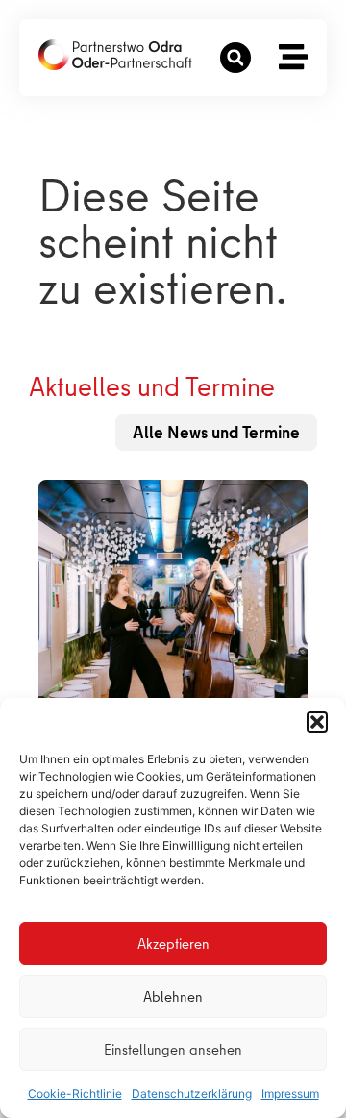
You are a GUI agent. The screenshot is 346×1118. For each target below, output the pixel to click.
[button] (317, 722)
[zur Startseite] (115, 54)
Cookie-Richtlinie (75, 1093)
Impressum (290, 1093)
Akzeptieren (173, 944)
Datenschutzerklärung (192, 1093)
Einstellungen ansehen (173, 1049)
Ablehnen (173, 996)
